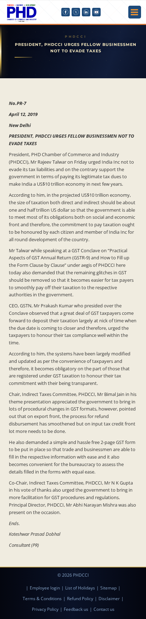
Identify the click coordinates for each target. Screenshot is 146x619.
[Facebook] (65, 12)
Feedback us (76, 609)
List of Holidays (80, 588)
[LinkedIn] (86, 12)
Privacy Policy (45, 609)
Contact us (104, 609)
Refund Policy (80, 599)
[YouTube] (96, 12)
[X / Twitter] (76, 12)
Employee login (45, 588)
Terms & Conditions (42, 599)
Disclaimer (109, 599)
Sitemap (108, 588)
